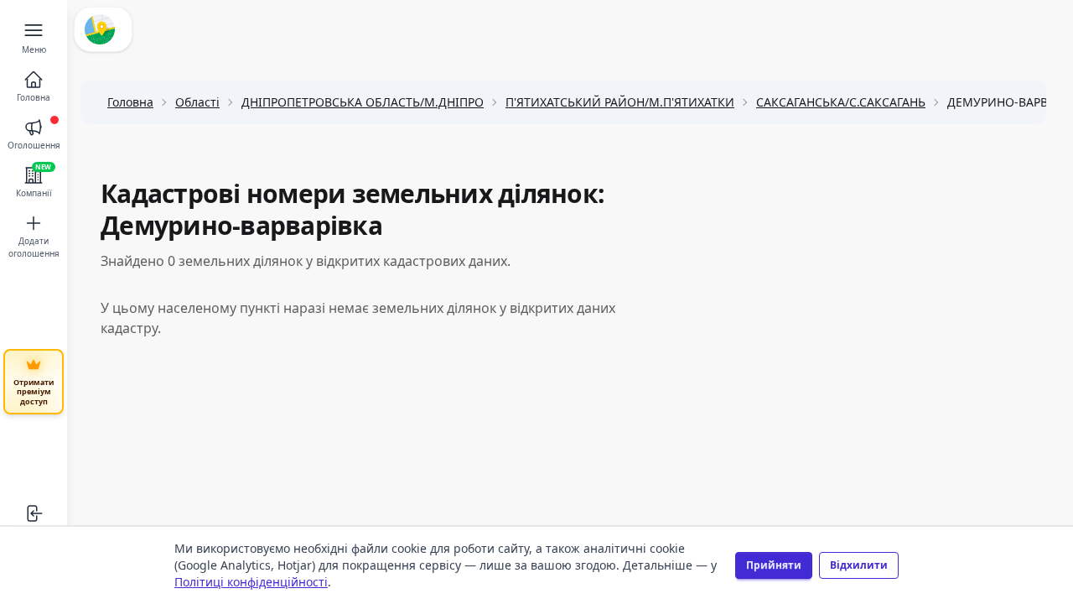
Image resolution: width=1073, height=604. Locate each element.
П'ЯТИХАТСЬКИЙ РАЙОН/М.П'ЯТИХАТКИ (619, 102)
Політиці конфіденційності (251, 582)
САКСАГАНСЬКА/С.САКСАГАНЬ (840, 102)
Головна (130, 102)
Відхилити (859, 565)
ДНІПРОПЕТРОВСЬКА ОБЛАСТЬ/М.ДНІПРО (362, 102)
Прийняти (773, 565)
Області (197, 102)
